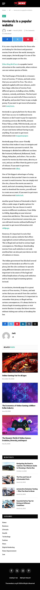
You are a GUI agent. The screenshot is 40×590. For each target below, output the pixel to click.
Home (4, 522)
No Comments (30, 30)
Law (3, 554)
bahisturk (19, 195)
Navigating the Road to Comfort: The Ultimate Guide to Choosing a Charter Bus (27, 466)
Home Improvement (9, 551)
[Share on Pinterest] (28, 39)
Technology (6, 537)
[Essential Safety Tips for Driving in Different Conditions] (8, 504)
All (4, 16)
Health (4, 533)
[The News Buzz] (20, 3)
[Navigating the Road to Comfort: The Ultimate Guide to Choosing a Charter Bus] (8, 466)
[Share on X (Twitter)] (18, 39)
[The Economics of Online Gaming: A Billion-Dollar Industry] (20, 393)
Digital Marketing (8, 547)
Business (5, 526)
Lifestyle (5, 530)
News (4, 544)
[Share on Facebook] (7, 39)
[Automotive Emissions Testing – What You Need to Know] (8, 492)
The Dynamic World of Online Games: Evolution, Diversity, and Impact (16, 439)
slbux (18, 168)
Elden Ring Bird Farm (10, 64)
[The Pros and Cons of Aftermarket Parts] (8, 480)
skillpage (5, 228)
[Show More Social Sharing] (36, 39)
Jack (10, 30)
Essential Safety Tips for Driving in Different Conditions (25, 503)
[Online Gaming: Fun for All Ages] (20, 363)
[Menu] (3, 3)
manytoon (10, 106)
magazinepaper (22, 136)
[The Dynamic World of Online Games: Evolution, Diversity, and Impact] (20, 425)
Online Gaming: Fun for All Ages (14, 375)
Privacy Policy (25, 578)
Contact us (13, 578)
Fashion (5, 540)
